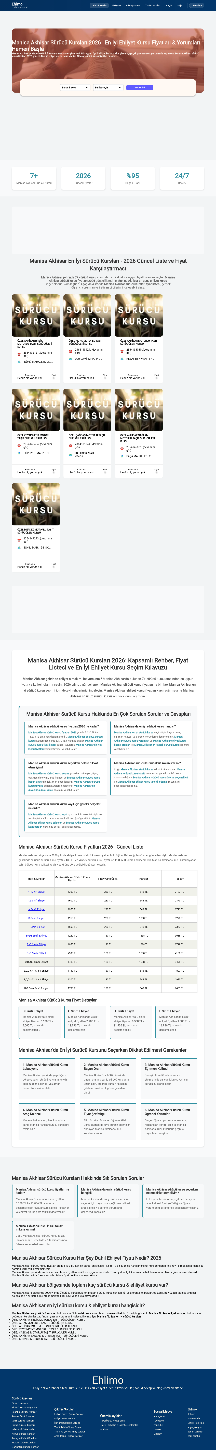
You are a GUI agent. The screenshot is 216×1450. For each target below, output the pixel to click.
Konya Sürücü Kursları (23, 1433)
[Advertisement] (108, 131)
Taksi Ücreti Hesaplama (112, 1420)
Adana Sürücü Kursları (23, 1429)
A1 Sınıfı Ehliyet (36, 891)
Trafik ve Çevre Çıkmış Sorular (69, 1431)
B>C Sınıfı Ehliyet (36, 953)
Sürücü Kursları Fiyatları (24, 1407)
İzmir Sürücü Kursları (23, 1420)
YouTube (158, 1425)
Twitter (157, 1429)
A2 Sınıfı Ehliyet (36, 900)
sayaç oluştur (195, 1427)
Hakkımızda (194, 1418)
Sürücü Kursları (20, 1403)
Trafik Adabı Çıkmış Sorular (68, 1427)
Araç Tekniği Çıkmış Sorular (68, 1436)
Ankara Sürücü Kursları (24, 1416)
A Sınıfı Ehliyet (36, 909)
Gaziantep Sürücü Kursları (25, 1447)
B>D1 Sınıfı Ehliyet (36, 935)
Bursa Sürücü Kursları (23, 1425)
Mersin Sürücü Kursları (23, 1442)
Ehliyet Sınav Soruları (65, 1418)
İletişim (191, 1414)
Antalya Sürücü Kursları (24, 1438)
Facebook (159, 1420)
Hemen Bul (140, 87)
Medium (158, 1433)
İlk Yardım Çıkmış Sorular (67, 1423)
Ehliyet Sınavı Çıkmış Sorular (69, 1414)
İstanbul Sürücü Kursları (24, 1412)
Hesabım (197, 5)
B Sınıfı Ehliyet (36, 918)
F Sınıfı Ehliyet (37, 926)
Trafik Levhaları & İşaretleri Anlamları (119, 1425)
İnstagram (159, 1416)
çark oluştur (194, 1436)
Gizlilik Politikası (196, 1423)
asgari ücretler (195, 1431)
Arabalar (104, 1429)
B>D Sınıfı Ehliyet (36, 944)
